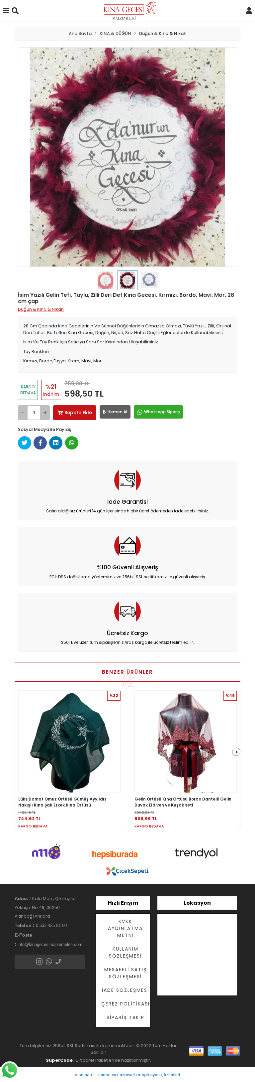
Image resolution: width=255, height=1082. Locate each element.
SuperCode (59, 1060)
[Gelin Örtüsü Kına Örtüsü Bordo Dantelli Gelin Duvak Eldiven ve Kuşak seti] (185, 742)
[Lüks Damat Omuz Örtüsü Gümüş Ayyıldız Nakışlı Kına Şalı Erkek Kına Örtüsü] (69, 742)
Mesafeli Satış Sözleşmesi (125, 973)
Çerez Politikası (125, 1003)
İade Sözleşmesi (125, 990)
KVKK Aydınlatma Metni (125, 928)
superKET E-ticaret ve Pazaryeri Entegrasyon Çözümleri (127, 1074)
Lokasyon (197, 903)
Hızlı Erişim (123, 903)
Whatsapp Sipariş (162, 412)
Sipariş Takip (125, 1017)
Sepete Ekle (78, 412)
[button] (34, 157)
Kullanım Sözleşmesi (125, 952)
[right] (236, 752)
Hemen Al (117, 412)
